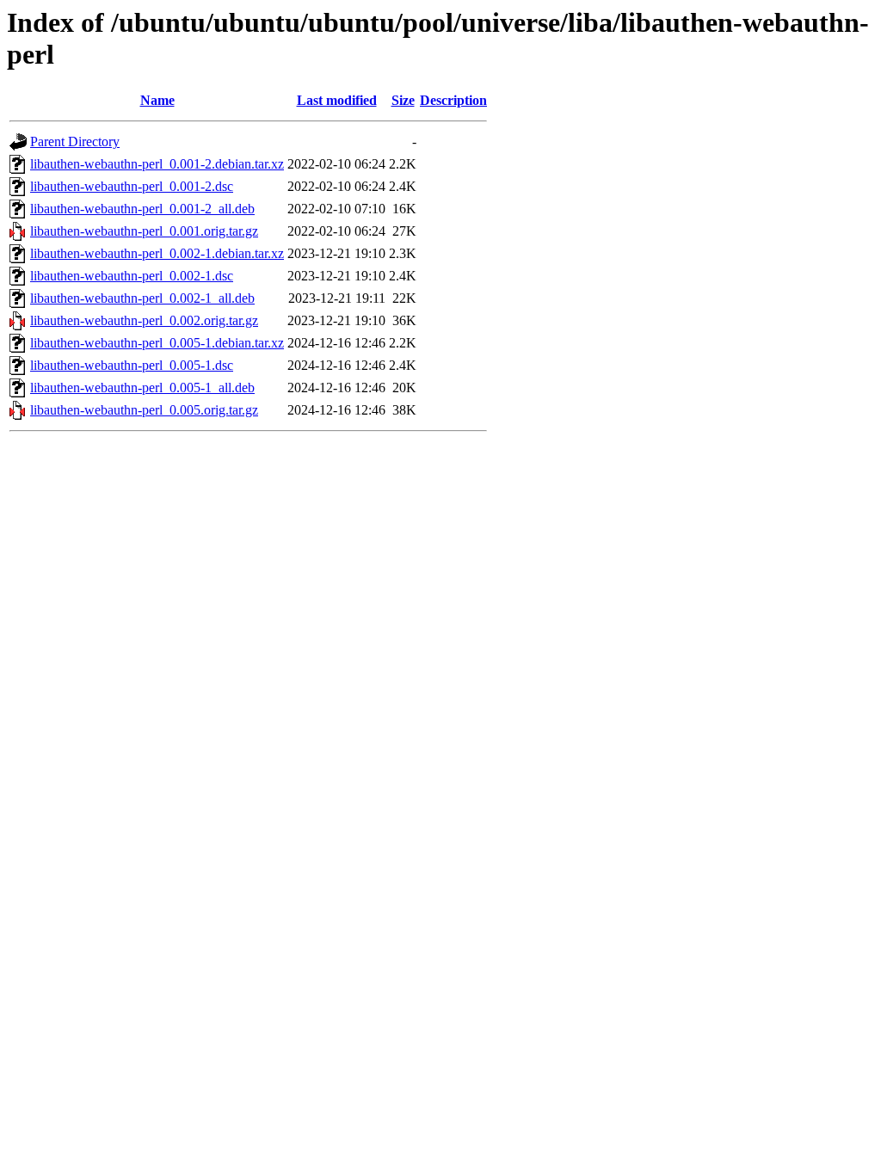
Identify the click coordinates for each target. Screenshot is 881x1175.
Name (157, 100)
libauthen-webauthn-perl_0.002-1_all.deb (142, 298)
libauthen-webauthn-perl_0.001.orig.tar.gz (144, 231)
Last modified (337, 100)
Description (453, 100)
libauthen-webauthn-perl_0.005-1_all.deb (142, 387)
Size (403, 100)
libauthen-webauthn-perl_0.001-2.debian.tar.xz (157, 164)
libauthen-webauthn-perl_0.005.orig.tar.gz (144, 410)
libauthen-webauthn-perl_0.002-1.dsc (131, 275)
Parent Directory (75, 141)
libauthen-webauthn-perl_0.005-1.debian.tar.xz (157, 342)
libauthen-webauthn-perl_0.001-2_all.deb (142, 208)
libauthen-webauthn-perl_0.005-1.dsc (131, 365)
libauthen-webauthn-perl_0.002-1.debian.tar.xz (157, 253)
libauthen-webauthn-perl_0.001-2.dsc (131, 186)
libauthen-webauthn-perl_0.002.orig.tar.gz (144, 320)
